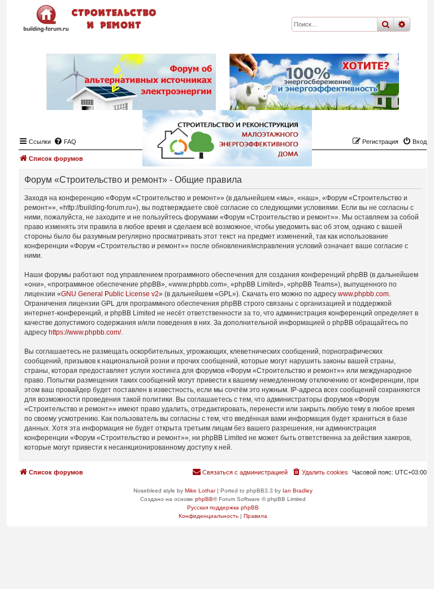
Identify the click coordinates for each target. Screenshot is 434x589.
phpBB (204, 499)
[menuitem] (320, 472)
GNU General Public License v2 (110, 294)
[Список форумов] (90, 18)
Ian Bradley (298, 490)
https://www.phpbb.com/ (85, 332)
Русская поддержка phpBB (223, 507)
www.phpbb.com (363, 294)
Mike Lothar (200, 490)
